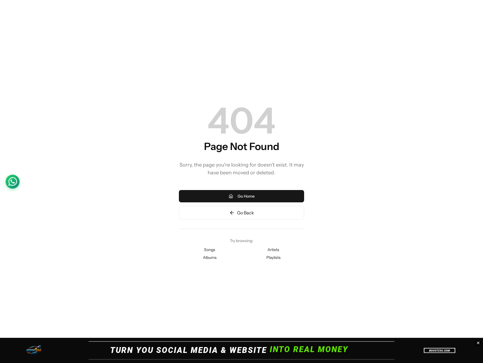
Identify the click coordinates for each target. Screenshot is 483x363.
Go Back (245, 213)
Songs (209, 249)
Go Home (246, 196)
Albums (210, 257)
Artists (273, 249)
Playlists (273, 257)
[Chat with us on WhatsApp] (13, 182)
